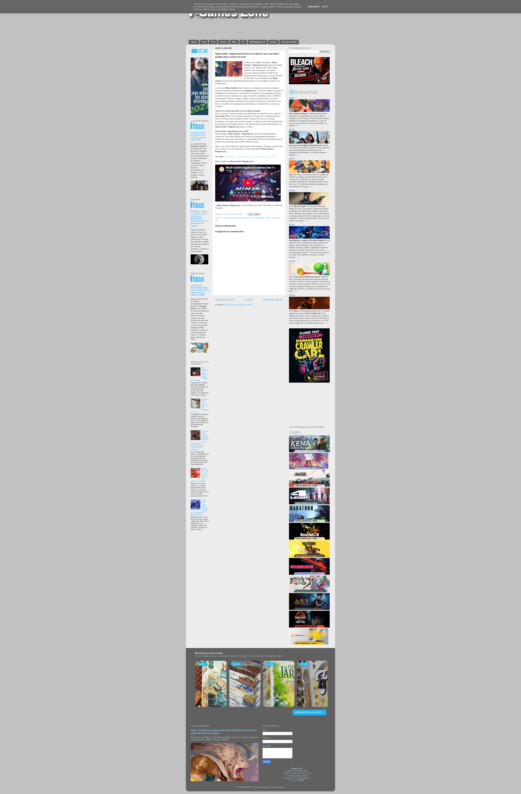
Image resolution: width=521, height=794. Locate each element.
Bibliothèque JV (257, 42)
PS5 (213, 42)
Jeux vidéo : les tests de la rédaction (296, 778)
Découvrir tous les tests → (309, 712)
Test (204, 42)
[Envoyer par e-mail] (248, 214)
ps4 (248, 218)
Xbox (234, 42)
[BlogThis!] (251, 214)
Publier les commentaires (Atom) (239, 305)
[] (298, 126)
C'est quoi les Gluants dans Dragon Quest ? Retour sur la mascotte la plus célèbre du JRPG (200, 290)
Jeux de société (289, 42)
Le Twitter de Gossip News (296, 775)
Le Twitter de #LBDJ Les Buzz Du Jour (296, 773)
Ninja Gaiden (240, 218)
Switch (223, 42)
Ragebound (259, 218)
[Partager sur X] (253, 214)
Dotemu (226, 218)
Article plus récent (224, 299)
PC (243, 42)
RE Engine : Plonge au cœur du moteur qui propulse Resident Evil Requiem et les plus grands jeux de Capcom (199, 218)
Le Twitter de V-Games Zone (296, 771)
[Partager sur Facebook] (256, 214)
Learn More (313, 7)
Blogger (281, 787)
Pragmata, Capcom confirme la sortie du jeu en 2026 (251, 156)
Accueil (249, 299)
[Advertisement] (254, 29)
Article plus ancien (273, 299)
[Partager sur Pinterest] (259, 214)
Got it (325, 7)
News (194, 42)
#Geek (273, 42)
